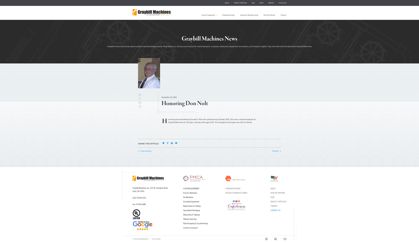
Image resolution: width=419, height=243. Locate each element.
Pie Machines (188, 197)
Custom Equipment (208, 15)
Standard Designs (228, 15)
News (261, 3)
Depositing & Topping (191, 214)
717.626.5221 (282, 3)
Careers (271, 3)
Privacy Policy (156, 239)
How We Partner (269, 15)
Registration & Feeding (192, 206)
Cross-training (145, 151)
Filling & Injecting (190, 219)
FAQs (253, 3)
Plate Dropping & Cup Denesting (195, 223)
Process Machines (190, 193)
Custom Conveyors (190, 227)
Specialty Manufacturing (249, 15)
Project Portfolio (240, 3)
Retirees (275, 151)
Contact (283, 15)
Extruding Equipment (191, 201)
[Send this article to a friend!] (140, 106)
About (227, 3)
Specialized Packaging (191, 210)
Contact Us (275, 210)
